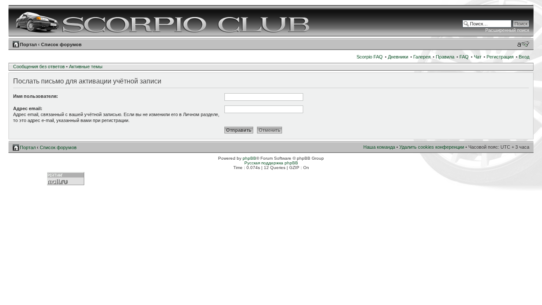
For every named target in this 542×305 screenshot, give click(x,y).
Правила (445, 56)
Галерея (422, 56)
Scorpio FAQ (370, 56)
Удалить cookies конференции (431, 147)
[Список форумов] (164, 20)
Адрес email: (27, 108)
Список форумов (61, 44)
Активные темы (85, 66)
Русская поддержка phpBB (271, 163)
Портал (28, 44)
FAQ (464, 56)
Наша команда (379, 147)
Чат (477, 56)
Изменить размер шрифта (523, 44)
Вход (524, 56)
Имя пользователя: (35, 96)
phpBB (249, 158)
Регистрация (500, 56)
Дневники (398, 56)
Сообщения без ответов (39, 66)
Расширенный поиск (507, 30)
